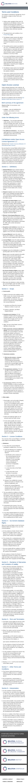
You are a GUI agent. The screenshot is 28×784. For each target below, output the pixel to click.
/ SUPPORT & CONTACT (7, 779)
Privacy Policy (7, 34)
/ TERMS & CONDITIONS (7, 781)
